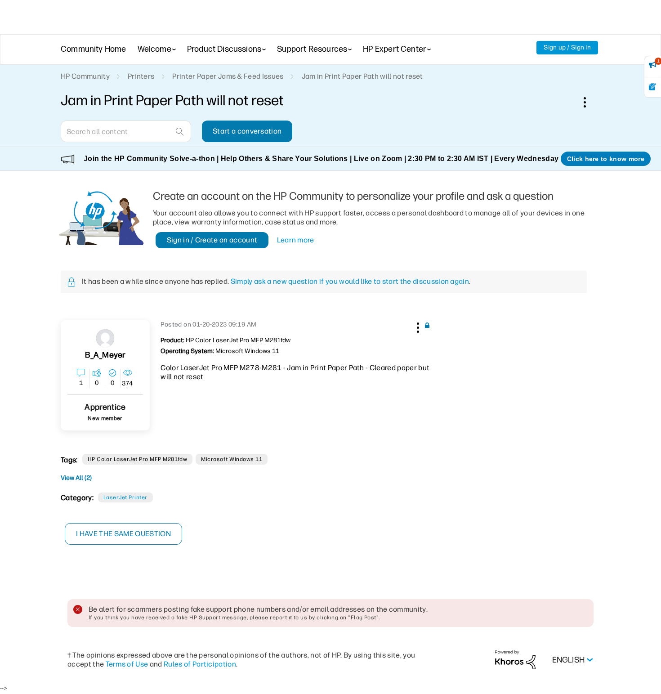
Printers (141, 76)
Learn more (295, 240)
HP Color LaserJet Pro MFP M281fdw (138, 459)
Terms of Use (127, 664)
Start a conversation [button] (247, 131)
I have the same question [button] (123, 533)
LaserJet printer (125, 497)
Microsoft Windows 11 (231, 459)
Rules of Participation (200, 664)
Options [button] (589, 102)
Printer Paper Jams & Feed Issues (227, 76)
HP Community (85, 76)
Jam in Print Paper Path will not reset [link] (362, 76)
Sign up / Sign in (567, 47)
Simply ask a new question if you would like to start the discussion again (350, 281)
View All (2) (76, 478)
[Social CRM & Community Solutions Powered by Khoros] (515, 659)
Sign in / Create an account (212, 240)
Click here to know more (605, 158)
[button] (416, 326)
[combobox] (126, 131)
